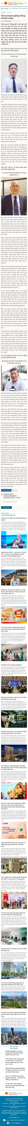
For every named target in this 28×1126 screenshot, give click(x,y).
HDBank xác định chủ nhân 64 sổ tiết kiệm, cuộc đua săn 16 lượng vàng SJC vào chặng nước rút (13, 591)
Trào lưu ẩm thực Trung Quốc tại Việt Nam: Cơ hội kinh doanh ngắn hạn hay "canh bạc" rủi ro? (14, 1061)
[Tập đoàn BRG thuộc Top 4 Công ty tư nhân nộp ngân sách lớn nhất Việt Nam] (14, 864)
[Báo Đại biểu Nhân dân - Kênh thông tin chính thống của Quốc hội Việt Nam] (14, 3)
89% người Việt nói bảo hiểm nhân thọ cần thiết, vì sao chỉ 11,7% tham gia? (14, 878)
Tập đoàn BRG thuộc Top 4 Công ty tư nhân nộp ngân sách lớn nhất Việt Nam (13, 844)
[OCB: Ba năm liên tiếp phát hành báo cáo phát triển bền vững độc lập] (14, 936)
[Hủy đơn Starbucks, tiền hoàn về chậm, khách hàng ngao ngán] (14, 719)
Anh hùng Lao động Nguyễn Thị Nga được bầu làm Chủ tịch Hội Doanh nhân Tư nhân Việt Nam (14, 767)
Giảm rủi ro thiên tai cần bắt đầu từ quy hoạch (14, 519)
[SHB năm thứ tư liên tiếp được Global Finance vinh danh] (14, 830)
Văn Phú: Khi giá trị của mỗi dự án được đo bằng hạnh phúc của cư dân (14, 732)
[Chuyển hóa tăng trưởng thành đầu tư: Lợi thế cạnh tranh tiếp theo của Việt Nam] (14, 1036)
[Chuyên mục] (2, 3)
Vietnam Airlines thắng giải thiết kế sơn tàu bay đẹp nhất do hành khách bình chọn (13, 629)
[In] (13, 490)
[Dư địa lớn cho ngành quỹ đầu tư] (14, 684)
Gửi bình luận (6, 507)
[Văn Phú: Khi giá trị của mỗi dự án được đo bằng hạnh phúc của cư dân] (14, 753)
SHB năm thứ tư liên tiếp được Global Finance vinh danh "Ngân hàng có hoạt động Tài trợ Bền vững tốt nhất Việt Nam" (13, 806)
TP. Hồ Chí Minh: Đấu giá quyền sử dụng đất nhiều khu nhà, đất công (12, 984)
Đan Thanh (3, 21)
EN (25, 3)
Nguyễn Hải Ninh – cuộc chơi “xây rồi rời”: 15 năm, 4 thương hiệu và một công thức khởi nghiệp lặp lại (13, 554)
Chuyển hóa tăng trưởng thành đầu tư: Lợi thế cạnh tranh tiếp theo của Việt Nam (13, 1014)
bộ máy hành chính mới (8, 494)
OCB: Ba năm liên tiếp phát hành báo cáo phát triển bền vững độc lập (13, 914)
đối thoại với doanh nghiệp (9, 497)
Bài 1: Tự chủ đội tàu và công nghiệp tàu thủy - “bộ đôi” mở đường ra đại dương (15, 1077)
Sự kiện (6, 8)
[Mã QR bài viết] (16, 490)
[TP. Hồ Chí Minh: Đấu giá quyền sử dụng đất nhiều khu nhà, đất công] (14, 1000)
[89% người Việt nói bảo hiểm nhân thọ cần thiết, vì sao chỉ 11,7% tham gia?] (14, 900)
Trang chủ (3, 12)
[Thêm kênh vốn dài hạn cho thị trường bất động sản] (14, 970)
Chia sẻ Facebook (7, 490)
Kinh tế (9, 12)
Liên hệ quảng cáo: (14, 1117)
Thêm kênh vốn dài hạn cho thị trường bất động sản (14, 949)
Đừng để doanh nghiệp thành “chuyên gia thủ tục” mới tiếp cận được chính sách (15, 1070)
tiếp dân (18, 497)
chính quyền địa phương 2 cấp (10, 495)
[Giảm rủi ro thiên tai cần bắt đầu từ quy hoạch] (14, 539)
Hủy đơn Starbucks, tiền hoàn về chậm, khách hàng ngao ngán (14, 698)
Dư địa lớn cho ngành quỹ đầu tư (11, 665)
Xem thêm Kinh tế (8, 515)
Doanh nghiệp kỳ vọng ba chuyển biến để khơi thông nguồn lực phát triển (14, 1053)
